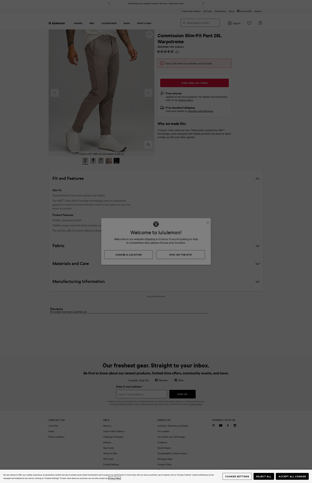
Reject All (263, 476)
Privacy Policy (114, 478)
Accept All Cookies (292, 476)
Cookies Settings (237, 476)
